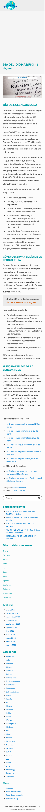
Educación (10, 688)
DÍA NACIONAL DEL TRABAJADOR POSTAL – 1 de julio (20, 512)
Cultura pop (11, 678)
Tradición (10, 776)
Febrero (6, 555)
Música (9, 737)
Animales (10, 656)
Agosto (6, 580)
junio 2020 (10, 634)
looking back (11, 723)
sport (8, 759)
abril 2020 (10, 641)
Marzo (5, 559)
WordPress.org (12, 798)
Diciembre (7, 597)
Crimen (9, 674)
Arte (8, 660)
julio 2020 (10, 631)
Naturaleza (10, 741)
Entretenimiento (12, 692)
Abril (5, 563)
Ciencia (9, 667)
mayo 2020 (11, 638)
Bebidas (9, 663)
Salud (8, 752)
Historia (9, 706)
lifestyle (9, 720)
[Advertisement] (22, 38)
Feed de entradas (13, 791)
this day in (10, 773)
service (9, 755)
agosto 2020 (11, 627)
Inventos (9, 709)
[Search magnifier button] (39, 498)
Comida (9, 670)
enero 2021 (10, 610)
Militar (8, 734)
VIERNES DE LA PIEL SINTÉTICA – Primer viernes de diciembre (23, 531)
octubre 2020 (11, 620)
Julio (4, 576)
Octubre (6, 589)
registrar (9, 748)
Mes (7, 730)
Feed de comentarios (14, 795)
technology (10, 769)
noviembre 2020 (13, 617)
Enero (5, 551)
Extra (8, 695)
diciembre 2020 (12, 613)
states (8, 762)
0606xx (14, 490)
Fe (7, 702)
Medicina (10, 727)
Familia (9, 699)
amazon (21, 490)
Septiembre (7, 585)
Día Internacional (19, 487)
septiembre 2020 (13, 624)
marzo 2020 (11, 645)
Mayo (5, 568)
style (8, 766)
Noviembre (7, 593)
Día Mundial (11, 685)
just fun (9, 713)
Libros (8, 716)
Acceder (9, 788)
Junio (5, 572)
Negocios (10, 745)
